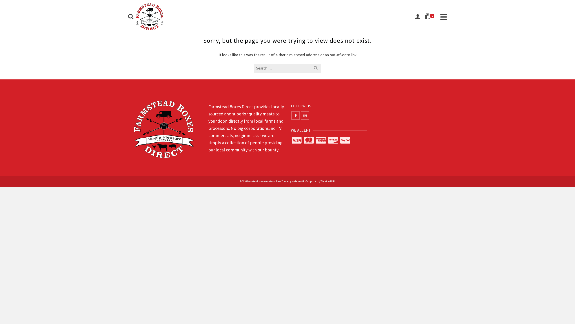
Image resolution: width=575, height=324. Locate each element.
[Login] (417, 17)
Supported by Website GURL (320, 181)
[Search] (131, 17)
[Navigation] (443, 17)
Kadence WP (298, 181)
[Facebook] (295, 115)
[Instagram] (305, 115)
